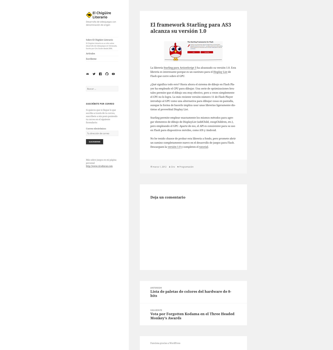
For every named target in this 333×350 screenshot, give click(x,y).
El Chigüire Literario (101, 15)
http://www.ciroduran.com (99, 166)
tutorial (203, 147)
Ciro (173, 166)
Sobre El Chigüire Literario (101, 44)
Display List (220, 72)
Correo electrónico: (96, 128)
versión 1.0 (174, 147)
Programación (186, 166)
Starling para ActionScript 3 (180, 67)
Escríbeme (91, 58)
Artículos (90, 53)
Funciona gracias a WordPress (165, 343)
